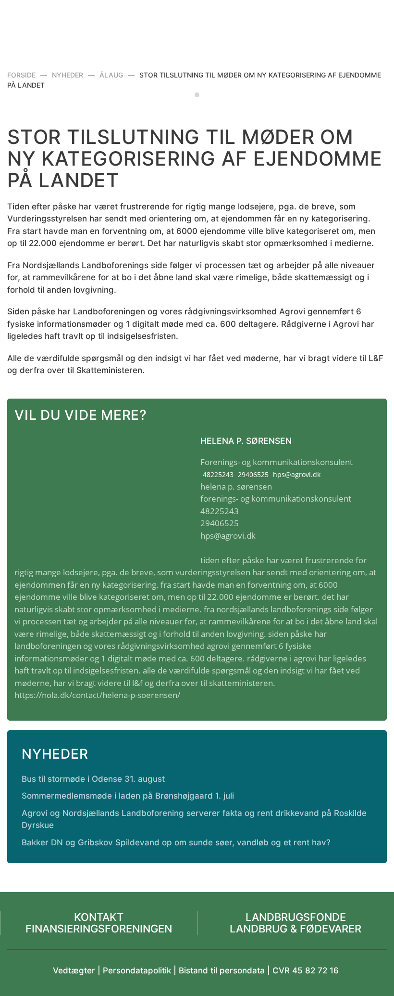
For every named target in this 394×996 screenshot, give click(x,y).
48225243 (218, 474)
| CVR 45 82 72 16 (302, 970)
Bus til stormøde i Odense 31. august (93, 779)
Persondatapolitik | (141, 970)
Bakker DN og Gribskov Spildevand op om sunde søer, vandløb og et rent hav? (176, 842)
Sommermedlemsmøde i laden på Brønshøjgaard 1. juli (128, 796)
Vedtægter (74, 970)
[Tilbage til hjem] (197, 24)
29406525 (253, 474)
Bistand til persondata (222, 970)
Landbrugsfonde (296, 917)
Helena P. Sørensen (246, 441)
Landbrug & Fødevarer (295, 928)
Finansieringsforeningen (98, 928)
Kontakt (98, 917)
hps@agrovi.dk (296, 474)
